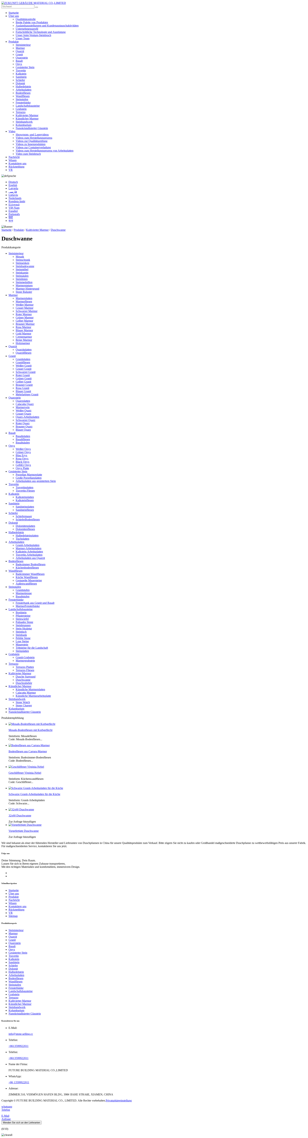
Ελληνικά (14, 204)
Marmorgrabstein (25, 660)
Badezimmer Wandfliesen (30, 574)
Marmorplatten (24, 298)
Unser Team (22, 38)
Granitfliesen (23, 362)
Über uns (14, 15)
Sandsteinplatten (25, 506)
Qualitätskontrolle (26, 19)
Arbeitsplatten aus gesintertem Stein (36, 481)
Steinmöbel (22, 269)
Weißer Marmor (25, 304)
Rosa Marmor (23, 327)
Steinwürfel (22, 618)
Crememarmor (24, 336)
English (13, 185)
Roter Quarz (23, 423)
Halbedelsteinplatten (27, 535)
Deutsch (13, 181)
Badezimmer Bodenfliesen (30, 564)
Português (14, 214)
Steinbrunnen (23, 625)
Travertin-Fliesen (25, 490)
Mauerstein (22, 644)
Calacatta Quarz (25, 404)
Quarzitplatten (24, 349)
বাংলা (11, 220)
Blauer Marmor (24, 330)
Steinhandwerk (24, 121)
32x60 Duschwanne (20, 815)
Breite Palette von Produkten (32, 22)
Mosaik (20, 256)
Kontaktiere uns (17, 163)
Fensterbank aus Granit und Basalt (35, 602)
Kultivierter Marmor (27, 115)
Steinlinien (22, 279)
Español (13, 210)
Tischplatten (22, 538)
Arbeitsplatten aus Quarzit (30, 557)
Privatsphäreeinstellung (119, 1100)
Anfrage (6, 1119)
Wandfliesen (23, 96)
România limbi (17, 201)
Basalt (19, 60)
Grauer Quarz (23, 413)
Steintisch (21, 631)
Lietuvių (13, 194)
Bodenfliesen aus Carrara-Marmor (28, 751)
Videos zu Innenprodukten (30, 144)
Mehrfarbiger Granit (27, 394)
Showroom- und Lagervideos (32, 134)
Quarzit (20, 51)
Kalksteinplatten (25, 497)
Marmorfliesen (24, 301)
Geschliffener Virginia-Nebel (25, 772)
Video (12, 131)
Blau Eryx (21, 455)
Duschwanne (58, 229)
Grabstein (21, 108)
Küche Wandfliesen (27, 577)
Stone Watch (23, 702)
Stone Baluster (24, 291)
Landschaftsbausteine (28, 105)
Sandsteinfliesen (25, 509)
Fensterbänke (23, 102)
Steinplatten (22, 650)
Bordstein (21, 612)
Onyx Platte (22, 468)
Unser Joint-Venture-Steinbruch (33, 35)
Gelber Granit (23, 381)
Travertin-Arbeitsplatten (29, 554)
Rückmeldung (16, 166)
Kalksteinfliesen (25, 500)
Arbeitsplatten (23, 89)
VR (11, 169)
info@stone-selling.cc (21, 1033)
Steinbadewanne (25, 266)
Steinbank (21, 634)
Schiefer (20, 80)
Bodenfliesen (23, 92)
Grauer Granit (23, 368)
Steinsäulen (22, 275)
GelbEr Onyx (23, 464)
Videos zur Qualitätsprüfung (31, 140)
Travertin (21, 70)
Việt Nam (14, 207)
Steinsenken (22, 263)
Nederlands (15, 198)
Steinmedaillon (24, 282)
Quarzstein (22, 57)
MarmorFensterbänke (28, 606)
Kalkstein (21, 73)
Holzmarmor (23, 343)
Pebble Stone (23, 638)
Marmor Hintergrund (27, 288)
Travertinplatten (24, 487)
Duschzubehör (24, 683)
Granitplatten (23, 359)
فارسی (13, 191)
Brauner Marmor (25, 323)
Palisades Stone (24, 622)
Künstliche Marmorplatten (30, 689)
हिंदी (11, 217)
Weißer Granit (24, 365)
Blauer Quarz (23, 429)
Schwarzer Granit (25, 372)
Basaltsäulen (23, 442)
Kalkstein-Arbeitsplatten (29, 551)
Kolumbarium (23, 124)
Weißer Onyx (23, 448)
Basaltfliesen (23, 439)
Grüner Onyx (23, 452)
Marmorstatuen (24, 285)
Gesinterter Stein (25, 67)
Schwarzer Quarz (25, 420)
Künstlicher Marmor (27, 118)
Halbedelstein (23, 86)
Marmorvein (23, 407)
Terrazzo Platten (25, 666)
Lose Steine (22, 641)
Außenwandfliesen (26, 583)
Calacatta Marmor (26, 692)
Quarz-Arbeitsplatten (27, 416)
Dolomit (20, 83)
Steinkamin (22, 272)
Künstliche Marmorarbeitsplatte (33, 695)
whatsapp (6, 1106)
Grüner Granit (24, 378)
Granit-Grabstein (25, 657)
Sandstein (21, 76)
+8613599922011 (19, 1046)
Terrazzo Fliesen (25, 670)
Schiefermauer (24, 516)
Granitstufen (23, 590)
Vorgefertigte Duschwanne (24, 830)
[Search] (36, 7)
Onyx (19, 64)
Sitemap (13, 915)
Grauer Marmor (24, 307)
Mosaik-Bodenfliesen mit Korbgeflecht (30, 730)
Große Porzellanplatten (29, 477)
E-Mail (5, 1115)
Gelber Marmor (24, 320)
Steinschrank (23, 259)
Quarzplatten (23, 400)
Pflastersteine (23, 615)
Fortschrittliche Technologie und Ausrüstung (41, 31)
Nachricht (14, 157)
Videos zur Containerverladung (33, 147)
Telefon (5, 1109)
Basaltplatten (23, 436)
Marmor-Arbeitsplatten (28, 548)
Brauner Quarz (24, 426)
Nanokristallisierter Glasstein (32, 128)
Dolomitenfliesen (25, 529)
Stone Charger (24, 705)
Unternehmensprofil (27, 28)
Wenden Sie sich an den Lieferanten (21, 1122)
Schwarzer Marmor (26, 311)
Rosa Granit (22, 388)
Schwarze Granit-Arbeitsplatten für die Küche (34, 794)
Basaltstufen (22, 596)
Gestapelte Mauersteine (29, 580)
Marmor (20, 48)
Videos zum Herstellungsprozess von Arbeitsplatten (44, 150)
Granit (19, 54)
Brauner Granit (24, 384)
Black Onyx (22, 461)
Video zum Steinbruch (28, 153)
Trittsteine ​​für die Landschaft (32, 647)
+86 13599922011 (19, 1082)
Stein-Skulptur (24, 628)
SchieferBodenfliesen (28, 519)
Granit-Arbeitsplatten (27, 545)
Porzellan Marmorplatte (29, 474)
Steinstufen (22, 99)
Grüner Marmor (25, 317)
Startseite (14, 12)
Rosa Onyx (22, 458)
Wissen (13, 160)
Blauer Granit (23, 391)
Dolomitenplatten (25, 525)
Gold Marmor (23, 333)
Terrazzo (20, 112)
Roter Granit (23, 375)
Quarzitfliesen (23, 352)
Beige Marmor (24, 339)
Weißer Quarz (23, 410)
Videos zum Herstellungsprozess (34, 137)
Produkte (14, 41)
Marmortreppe (24, 593)
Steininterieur (23, 44)
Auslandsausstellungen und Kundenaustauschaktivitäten (47, 25)
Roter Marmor (24, 314)
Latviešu (13, 188)
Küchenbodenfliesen (27, 567)
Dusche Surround (25, 676)
